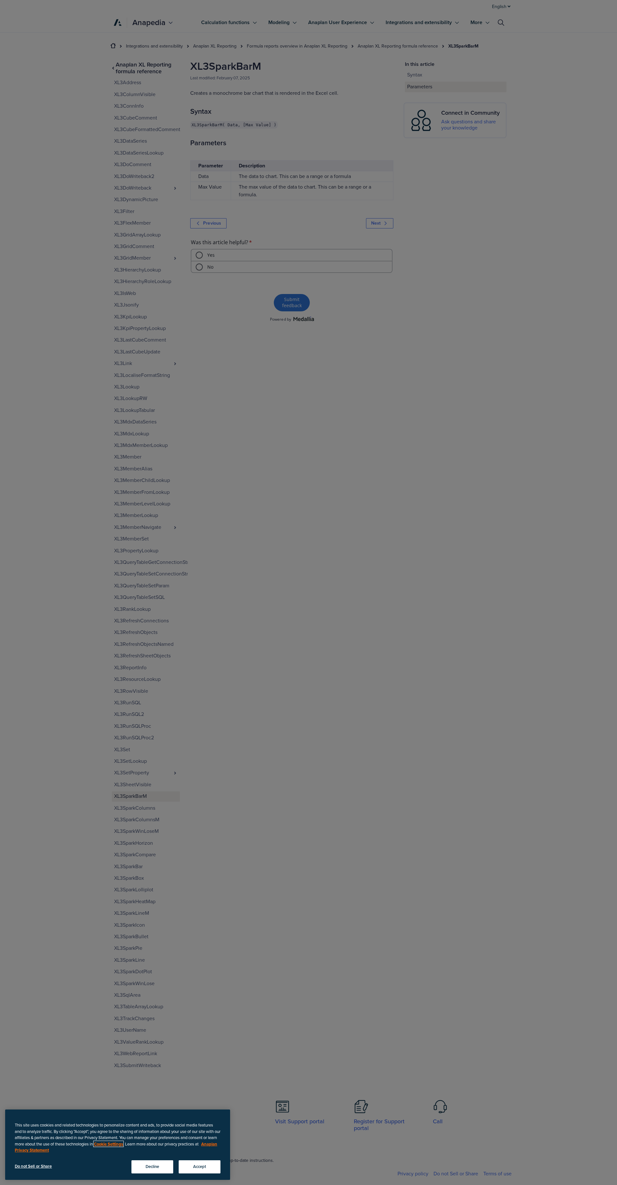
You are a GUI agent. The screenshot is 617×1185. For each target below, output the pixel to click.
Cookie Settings (108, 1143)
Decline (152, 1166)
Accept (199, 1166)
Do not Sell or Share (33, 1166)
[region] (117, 1144)
